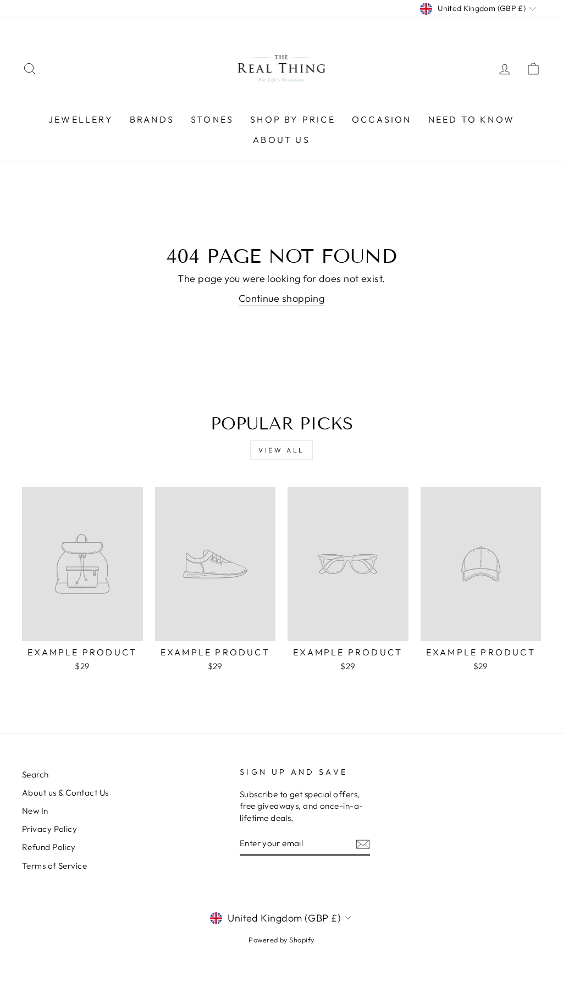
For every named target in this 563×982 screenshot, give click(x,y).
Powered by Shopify (281, 939)
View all (281, 450)
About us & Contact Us (65, 792)
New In (35, 811)
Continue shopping (282, 298)
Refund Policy (49, 847)
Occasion (382, 119)
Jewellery (80, 119)
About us (281, 139)
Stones (212, 119)
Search (35, 774)
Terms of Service (54, 865)
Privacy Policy (49, 829)
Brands (152, 119)
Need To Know (471, 119)
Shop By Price (292, 119)
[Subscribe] (363, 843)
